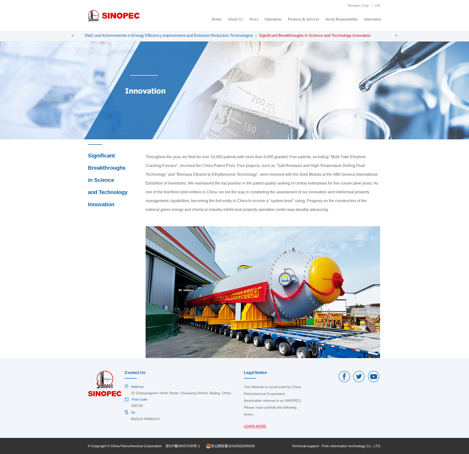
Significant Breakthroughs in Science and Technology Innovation (315, 36)
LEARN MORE (255, 426)
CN (377, 5)
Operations (273, 19)
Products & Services (303, 19)
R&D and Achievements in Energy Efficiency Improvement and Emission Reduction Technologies (169, 36)
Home (216, 19)
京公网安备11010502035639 (233, 446)
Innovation (372, 19)
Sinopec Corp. (359, 5)
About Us (235, 19)
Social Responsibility (341, 19)
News (253, 19)
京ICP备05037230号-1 (182, 446)
